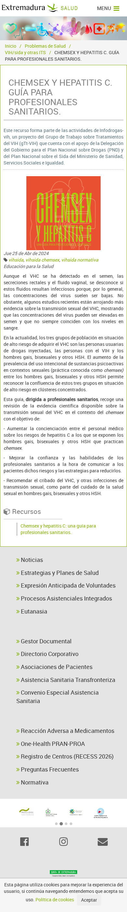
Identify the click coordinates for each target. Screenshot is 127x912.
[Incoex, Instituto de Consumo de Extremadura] (51, 812)
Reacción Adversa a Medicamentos (67, 731)
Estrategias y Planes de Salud (59, 573)
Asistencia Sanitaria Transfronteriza (67, 680)
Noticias (31, 560)
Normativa (34, 782)
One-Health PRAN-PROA (52, 744)
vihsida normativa (79, 260)
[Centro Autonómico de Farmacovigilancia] (100, 813)
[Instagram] (63, 841)
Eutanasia (33, 611)
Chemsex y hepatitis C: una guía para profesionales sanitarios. (58, 529)
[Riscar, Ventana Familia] (75, 812)
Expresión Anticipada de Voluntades (68, 585)
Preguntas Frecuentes (49, 769)
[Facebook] (24, 841)
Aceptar (89, 900)
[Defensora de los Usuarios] (26, 812)
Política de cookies (54, 899)
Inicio (10, 46)
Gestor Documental (46, 641)
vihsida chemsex (42, 260)
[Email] (102, 841)
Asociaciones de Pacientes (56, 667)
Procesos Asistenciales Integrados (66, 598)
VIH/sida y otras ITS (25, 52)
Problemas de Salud (45, 46)
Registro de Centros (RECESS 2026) (67, 756)
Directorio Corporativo (49, 654)
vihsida (15, 260)
